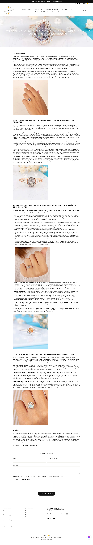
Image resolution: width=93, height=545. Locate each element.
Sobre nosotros (7, 508)
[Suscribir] (67, 514)
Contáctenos (6, 523)
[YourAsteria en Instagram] (48, 518)
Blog (26, 517)
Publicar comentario (23, 479)
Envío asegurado (7, 517)
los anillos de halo (47, 381)
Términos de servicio (8, 525)
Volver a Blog (47, 493)
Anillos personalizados (31, 511)
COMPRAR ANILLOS (26, 9)
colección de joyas (18, 442)
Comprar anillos (29, 508)
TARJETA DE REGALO (53, 12)
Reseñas (27, 513)
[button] (85, 10)
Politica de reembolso (8, 527)
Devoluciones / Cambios (9, 521)
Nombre (15, 458)
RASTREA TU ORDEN (39, 12)
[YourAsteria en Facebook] (51, 518)
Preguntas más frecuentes (10, 513)
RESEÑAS (64, 9)
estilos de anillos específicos (48, 210)
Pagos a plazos (29, 515)
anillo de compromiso (55, 61)
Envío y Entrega (7, 519)
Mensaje (16, 465)
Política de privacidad (8, 529)
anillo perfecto (32, 77)
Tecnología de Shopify (46, 539)
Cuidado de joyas (7, 515)
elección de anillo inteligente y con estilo (41, 71)
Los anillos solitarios (21, 218)
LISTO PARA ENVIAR (38, 9)
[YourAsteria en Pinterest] (54, 518)
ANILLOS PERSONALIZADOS (53, 9)
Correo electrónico (54, 458)
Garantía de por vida (8, 511)
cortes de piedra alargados (53, 288)
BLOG (70, 9)
